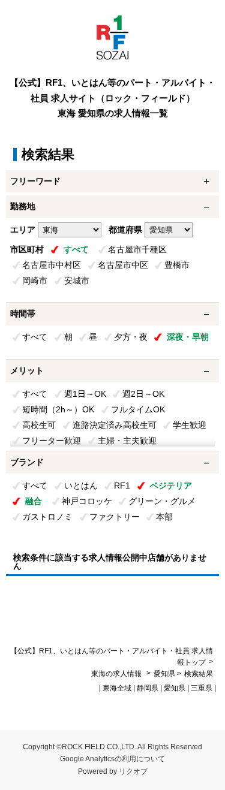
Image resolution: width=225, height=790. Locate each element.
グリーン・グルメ (162, 501)
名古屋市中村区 (51, 265)
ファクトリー (114, 516)
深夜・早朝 (188, 337)
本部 (164, 516)
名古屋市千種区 (137, 249)
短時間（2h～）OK (58, 409)
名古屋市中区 (123, 265)
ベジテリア (171, 485)
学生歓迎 (189, 425)
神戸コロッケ (87, 501)
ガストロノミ (47, 516)
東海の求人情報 (117, 674)
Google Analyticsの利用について (112, 759)
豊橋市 (177, 265)
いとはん (81, 485)
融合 (33, 501)
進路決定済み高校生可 (115, 425)
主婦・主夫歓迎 (127, 440)
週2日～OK (143, 394)
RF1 (122, 485)
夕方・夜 (131, 337)
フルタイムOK (138, 409)
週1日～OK (85, 394)
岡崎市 (34, 280)
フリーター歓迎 (51, 440)
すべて (76, 249)
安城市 (76, 280)
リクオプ (133, 771)
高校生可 (39, 425)
